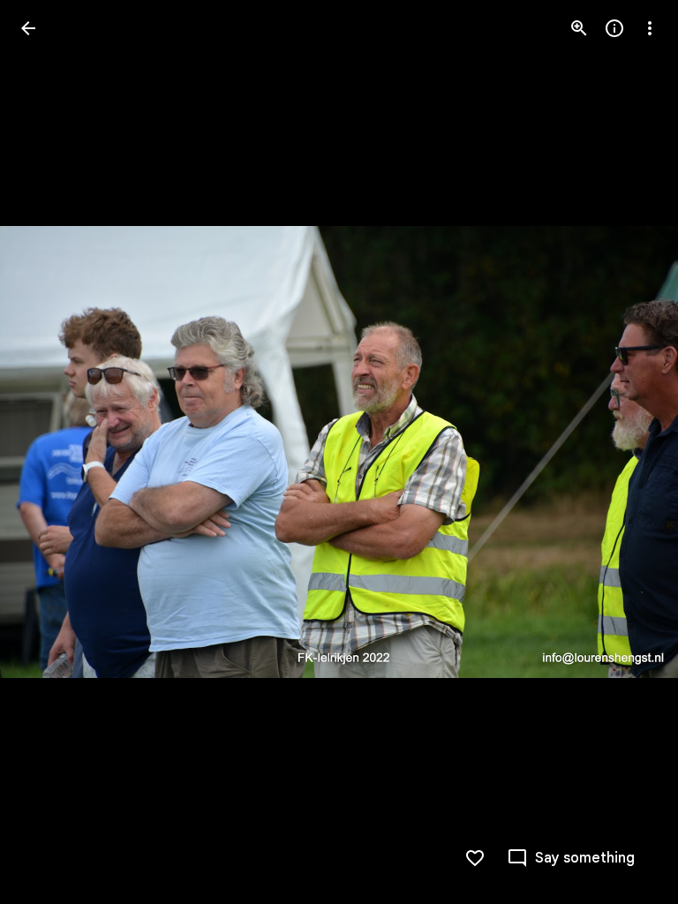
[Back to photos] (28, 28)
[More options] (649, 28)
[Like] (475, 858)
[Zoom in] (579, 28)
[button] (49, 452)
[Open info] (614, 28)
